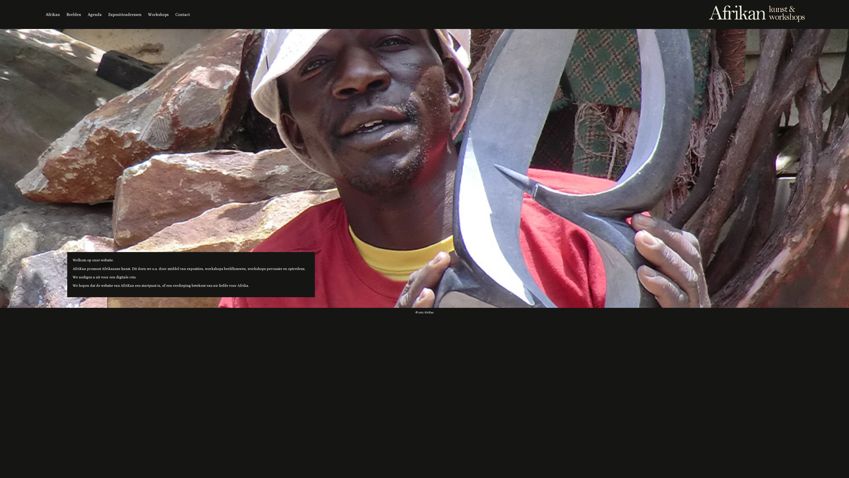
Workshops (158, 14)
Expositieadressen (125, 14)
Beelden (74, 14)
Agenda (95, 14)
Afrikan (53, 14)
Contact (182, 14)
